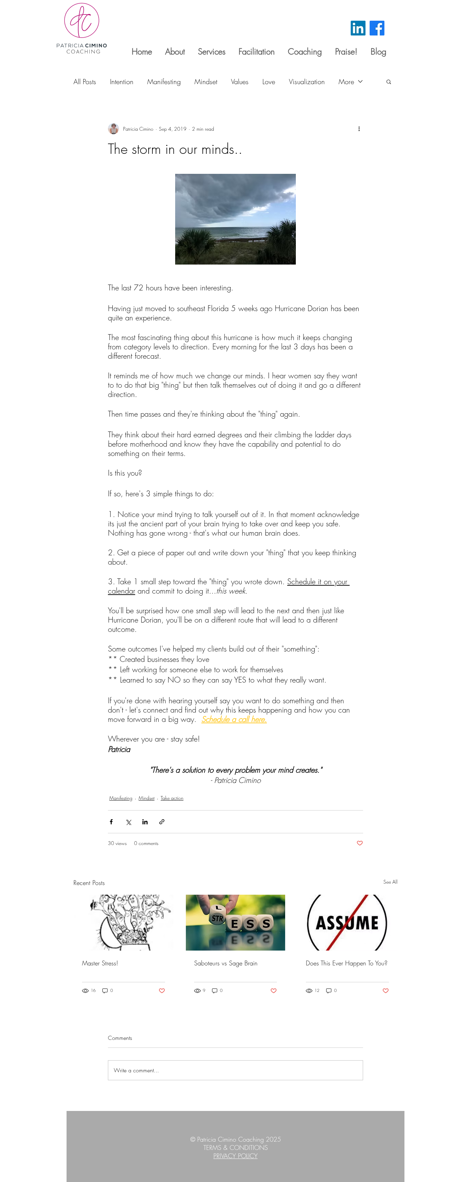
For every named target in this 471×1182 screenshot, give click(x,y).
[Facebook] (377, 28)
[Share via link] (162, 821)
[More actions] (359, 129)
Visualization (307, 81)
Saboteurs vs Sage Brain (226, 963)
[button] (388, 81)
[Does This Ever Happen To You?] (347, 923)
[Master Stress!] (123, 923)
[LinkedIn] (358, 28)
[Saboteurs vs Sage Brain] (235, 923)
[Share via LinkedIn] (145, 821)
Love (268, 81)
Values (240, 81)
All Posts (84, 81)
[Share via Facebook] (111, 821)
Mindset (205, 81)
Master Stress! (100, 963)
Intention (121, 81)
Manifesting (164, 81)
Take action (172, 798)
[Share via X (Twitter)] (128, 821)
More (346, 81)
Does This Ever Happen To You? (347, 963)
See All (390, 881)
